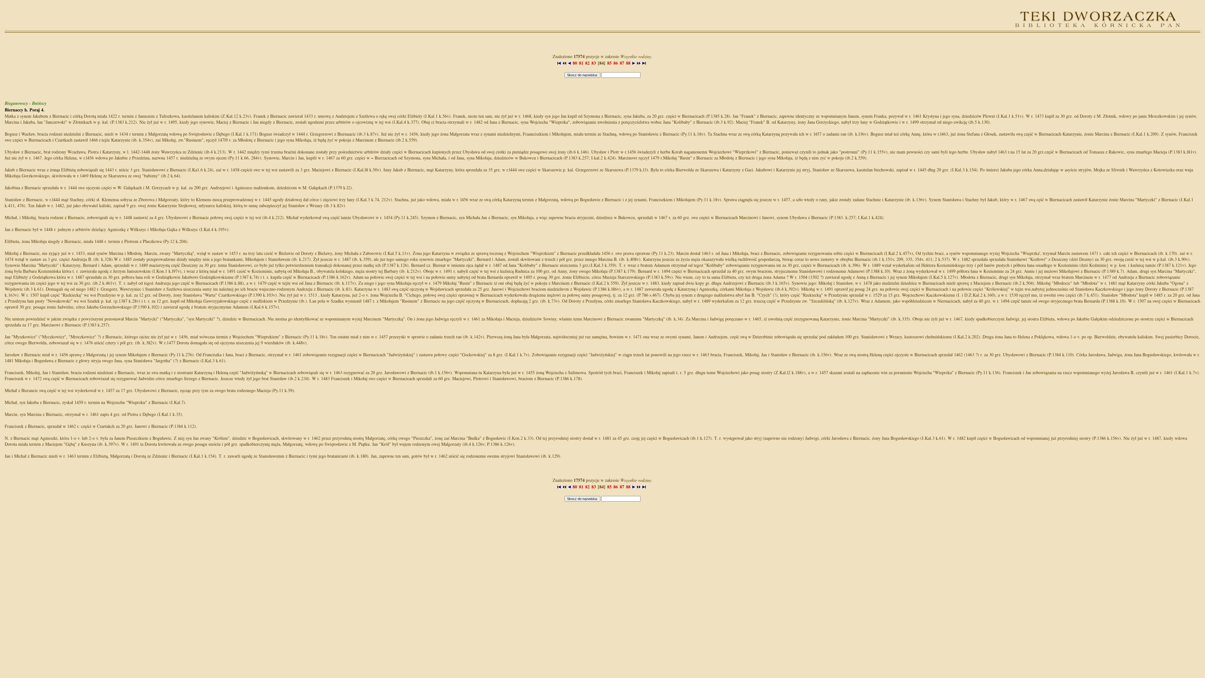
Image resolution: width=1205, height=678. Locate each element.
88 (628, 63)
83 (594, 63)
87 (622, 63)
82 (587, 63)
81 (581, 63)
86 (615, 63)
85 (609, 63)
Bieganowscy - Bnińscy (25, 103)
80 (575, 63)
